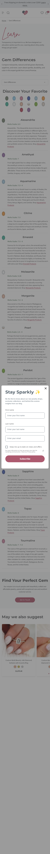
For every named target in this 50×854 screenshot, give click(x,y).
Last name (9, 424)
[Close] (46, 388)
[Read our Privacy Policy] (43, 450)
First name (9, 410)
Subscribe (25, 458)
